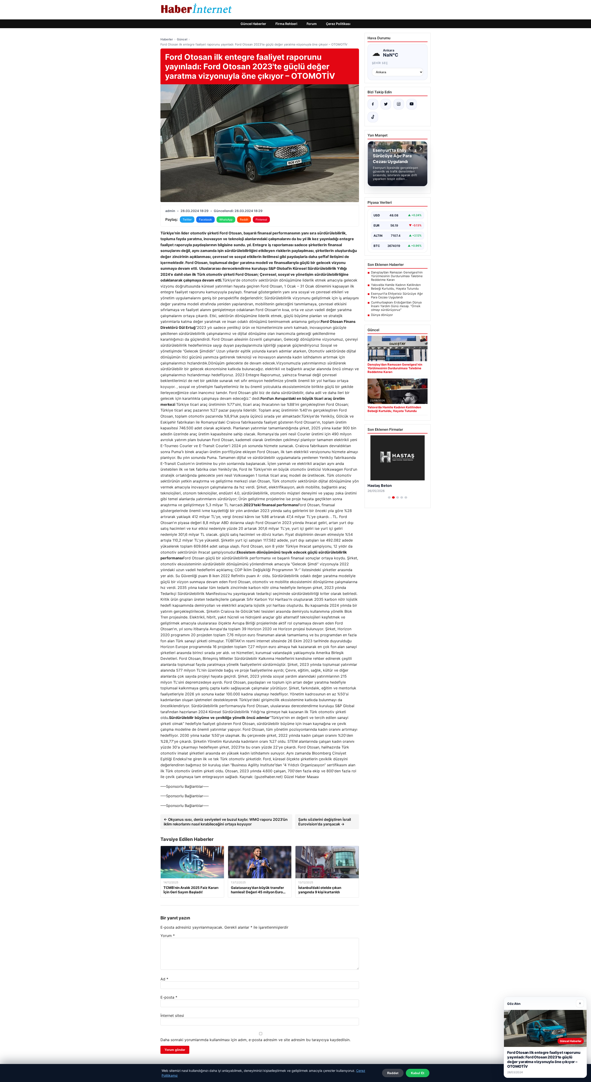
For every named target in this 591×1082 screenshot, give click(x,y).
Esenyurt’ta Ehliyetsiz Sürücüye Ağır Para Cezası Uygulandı (397, 295)
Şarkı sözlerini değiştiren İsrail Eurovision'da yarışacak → (324, 821)
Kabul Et (417, 1073)
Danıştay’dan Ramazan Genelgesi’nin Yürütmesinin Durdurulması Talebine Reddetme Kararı (397, 276)
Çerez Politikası (338, 24)
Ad (164, 979)
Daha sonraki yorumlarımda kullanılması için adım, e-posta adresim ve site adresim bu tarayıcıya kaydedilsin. (255, 1039)
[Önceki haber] (410, 149)
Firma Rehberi (286, 24)
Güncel (182, 39)
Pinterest (261, 219)
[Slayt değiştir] (389, 497)
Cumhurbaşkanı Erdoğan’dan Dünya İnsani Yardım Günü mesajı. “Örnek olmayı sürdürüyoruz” (396, 306)
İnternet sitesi (172, 1015)
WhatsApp (225, 219)
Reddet (392, 1073)
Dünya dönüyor (382, 315)
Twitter (187, 219)
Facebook (205, 219)
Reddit (244, 219)
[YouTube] (411, 104)
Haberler (166, 39)
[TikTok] (373, 117)
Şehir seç (380, 63)
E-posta (168, 997)
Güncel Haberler (253, 24)
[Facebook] (373, 104)
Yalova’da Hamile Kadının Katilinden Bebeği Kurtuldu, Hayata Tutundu (396, 286)
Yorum (167, 935)
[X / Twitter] (385, 104)
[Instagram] (398, 104)
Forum (312, 24)
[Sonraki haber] (420, 149)
